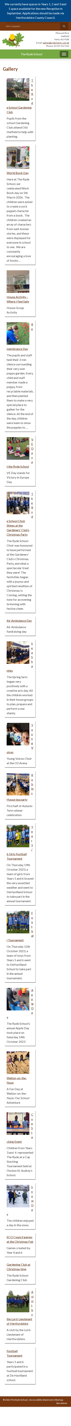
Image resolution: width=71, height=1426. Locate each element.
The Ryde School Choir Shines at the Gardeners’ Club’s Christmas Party (20, 514)
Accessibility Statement (41, 1399)
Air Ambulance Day (19, 620)
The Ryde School (31, 54)
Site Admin (61, 1403)
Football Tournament (14, 1353)
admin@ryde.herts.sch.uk (56, 42)
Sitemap (59, 1399)
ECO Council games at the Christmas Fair (20, 1239)
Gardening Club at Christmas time (18, 1267)
